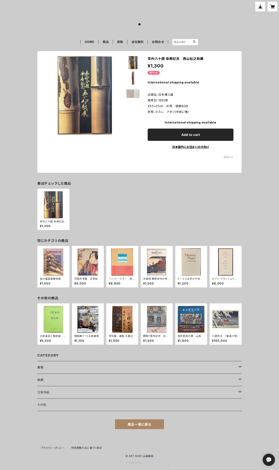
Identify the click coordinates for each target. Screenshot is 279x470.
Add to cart (190, 135)
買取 (120, 42)
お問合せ (158, 42)
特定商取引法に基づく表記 (86, 447)
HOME (89, 42)
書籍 (40, 367)
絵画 (40, 379)
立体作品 (43, 392)
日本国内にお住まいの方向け (190, 147)
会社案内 (138, 42)
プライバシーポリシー (53, 447)
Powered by (135, 462)
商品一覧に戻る (139, 424)
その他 (41, 404)
